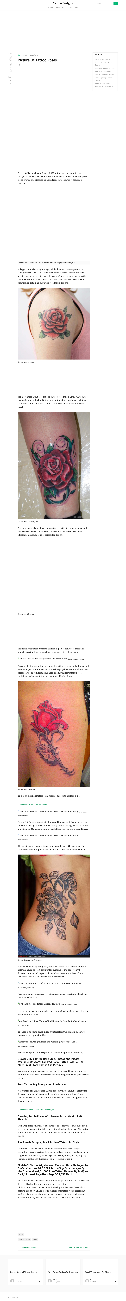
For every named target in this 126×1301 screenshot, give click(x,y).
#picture (21, 1239)
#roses (28, 1239)
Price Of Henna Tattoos (27, 1247)
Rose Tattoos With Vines (103, 71)
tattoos (21, 1234)
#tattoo (35, 1239)
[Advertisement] (63, 38)
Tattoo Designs (63, 3)
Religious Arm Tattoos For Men (104, 68)
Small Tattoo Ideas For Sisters (98, 1272)
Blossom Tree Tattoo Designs (104, 75)
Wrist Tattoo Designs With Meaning (63, 1272)
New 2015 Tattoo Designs (78, 1247)
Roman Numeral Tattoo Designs (24, 1272)
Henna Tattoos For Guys (102, 60)
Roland (17, 1280)
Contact (50, 7)
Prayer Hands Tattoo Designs (104, 86)
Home (19, 55)
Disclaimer (74, 7)
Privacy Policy (61, 7)
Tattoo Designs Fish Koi (102, 83)
